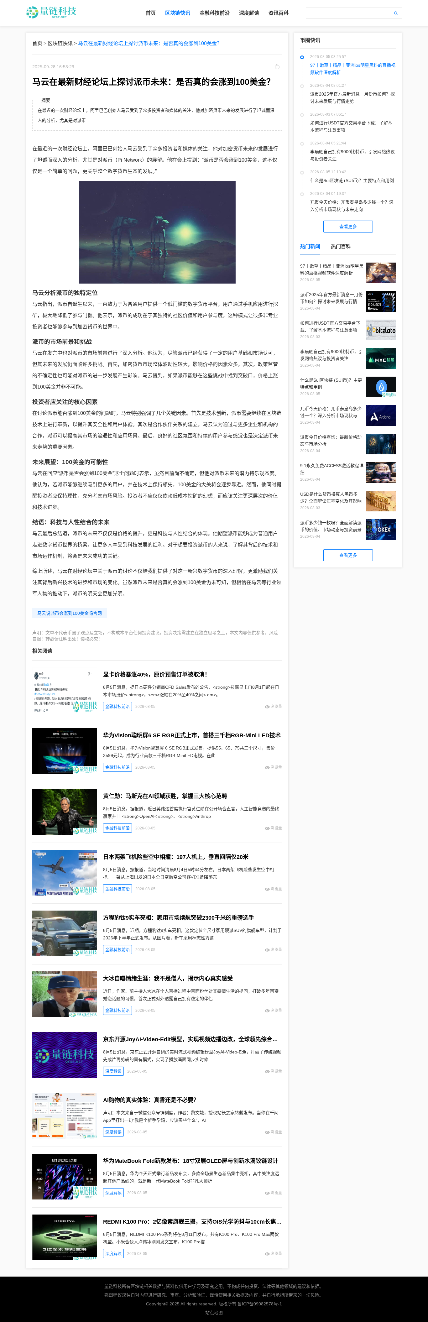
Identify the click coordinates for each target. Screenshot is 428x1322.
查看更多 (348, 226)
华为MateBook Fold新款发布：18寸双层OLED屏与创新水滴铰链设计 (190, 1161)
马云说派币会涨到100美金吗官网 (69, 613)
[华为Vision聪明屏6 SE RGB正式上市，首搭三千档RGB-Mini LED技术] (67, 751)
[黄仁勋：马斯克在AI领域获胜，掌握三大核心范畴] (67, 812)
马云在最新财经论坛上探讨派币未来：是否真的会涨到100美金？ (150, 43)
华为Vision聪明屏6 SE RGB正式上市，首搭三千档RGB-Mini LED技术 (192, 735)
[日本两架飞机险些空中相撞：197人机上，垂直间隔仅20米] (67, 873)
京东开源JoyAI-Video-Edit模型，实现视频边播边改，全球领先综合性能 (192, 1039)
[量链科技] (51, 17)
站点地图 (214, 1312)
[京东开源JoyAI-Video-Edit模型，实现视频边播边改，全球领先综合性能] (67, 1055)
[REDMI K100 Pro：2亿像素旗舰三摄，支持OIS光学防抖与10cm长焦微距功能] (67, 1238)
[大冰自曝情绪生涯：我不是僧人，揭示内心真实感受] (67, 994)
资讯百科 (279, 13)
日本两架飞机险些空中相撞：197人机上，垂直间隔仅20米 (175, 857)
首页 (151, 13)
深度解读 (249, 13)
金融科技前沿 (215, 13)
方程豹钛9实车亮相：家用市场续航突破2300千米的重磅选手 (178, 918)
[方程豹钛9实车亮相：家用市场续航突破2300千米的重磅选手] (67, 934)
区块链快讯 (177, 13)
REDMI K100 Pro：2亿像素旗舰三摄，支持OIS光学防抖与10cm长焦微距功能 (192, 1222)
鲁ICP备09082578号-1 (259, 1303)
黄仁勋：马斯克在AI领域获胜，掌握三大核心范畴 (165, 796)
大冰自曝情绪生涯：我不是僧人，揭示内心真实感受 (168, 978)
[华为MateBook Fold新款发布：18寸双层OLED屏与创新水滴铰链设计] (67, 1177)
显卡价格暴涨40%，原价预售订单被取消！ (156, 674)
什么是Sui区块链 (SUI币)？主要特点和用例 (352, 180)
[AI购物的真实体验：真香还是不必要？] (67, 1116)
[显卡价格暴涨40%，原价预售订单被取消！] (67, 690)
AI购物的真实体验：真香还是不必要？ (151, 1100)
